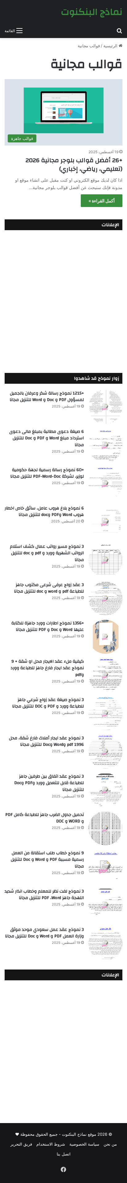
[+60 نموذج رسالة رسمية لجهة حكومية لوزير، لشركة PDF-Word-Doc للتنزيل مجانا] (105, 484)
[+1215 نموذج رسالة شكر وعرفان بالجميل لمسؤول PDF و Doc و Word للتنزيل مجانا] (105, 407)
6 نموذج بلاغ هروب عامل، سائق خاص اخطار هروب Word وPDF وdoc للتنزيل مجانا (44, 511)
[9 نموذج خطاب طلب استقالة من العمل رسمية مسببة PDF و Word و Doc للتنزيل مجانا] (105, 867)
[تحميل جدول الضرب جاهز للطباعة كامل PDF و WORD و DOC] (105, 828)
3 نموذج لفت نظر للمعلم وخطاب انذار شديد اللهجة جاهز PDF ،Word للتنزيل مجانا (44, 894)
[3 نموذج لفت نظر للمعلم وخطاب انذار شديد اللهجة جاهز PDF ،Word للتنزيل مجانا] (105, 905)
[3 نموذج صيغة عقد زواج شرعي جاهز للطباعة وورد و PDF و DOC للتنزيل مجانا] (105, 713)
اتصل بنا (64, 1153)
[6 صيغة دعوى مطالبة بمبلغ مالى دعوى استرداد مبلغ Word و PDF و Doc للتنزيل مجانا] (105, 445)
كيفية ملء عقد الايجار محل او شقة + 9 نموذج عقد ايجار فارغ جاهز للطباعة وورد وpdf (47, 668)
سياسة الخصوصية (84, 1144)
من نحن (110, 1144)
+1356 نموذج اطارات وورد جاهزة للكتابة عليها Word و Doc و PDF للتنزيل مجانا (47, 626)
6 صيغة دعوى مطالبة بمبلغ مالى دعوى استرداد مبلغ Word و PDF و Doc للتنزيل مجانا (46, 438)
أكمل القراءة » (101, 200)
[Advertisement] (63, 300)
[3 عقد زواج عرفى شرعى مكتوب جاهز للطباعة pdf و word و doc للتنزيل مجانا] (105, 598)
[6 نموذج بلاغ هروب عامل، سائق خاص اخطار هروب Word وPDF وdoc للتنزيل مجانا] (105, 522)
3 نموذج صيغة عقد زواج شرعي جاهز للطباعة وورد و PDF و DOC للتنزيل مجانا (48, 703)
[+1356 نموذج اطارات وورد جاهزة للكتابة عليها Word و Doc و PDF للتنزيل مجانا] (105, 637)
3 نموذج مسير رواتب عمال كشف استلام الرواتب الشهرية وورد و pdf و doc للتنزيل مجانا (47, 553)
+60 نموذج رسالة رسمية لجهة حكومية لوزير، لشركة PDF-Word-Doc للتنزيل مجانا (47, 473)
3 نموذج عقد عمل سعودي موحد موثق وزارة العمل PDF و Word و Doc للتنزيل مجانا (44, 933)
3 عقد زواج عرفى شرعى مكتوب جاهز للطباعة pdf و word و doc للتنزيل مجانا (49, 588)
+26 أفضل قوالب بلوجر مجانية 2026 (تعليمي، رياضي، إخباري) (74, 164)
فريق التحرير (21, 1144)
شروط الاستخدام (50, 1144)
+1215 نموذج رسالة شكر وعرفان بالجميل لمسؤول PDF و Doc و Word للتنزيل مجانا (47, 396)
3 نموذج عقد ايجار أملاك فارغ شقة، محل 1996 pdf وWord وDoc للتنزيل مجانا (46, 741)
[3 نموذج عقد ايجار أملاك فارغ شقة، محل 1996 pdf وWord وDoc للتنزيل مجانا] (105, 752)
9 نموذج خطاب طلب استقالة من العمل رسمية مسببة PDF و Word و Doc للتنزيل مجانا (47, 859)
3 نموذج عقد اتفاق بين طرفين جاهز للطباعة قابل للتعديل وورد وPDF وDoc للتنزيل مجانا (49, 783)
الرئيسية (111, 45)
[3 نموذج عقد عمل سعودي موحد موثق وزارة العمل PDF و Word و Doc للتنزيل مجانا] (105, 943)
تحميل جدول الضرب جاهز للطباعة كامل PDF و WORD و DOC (44, 818)
